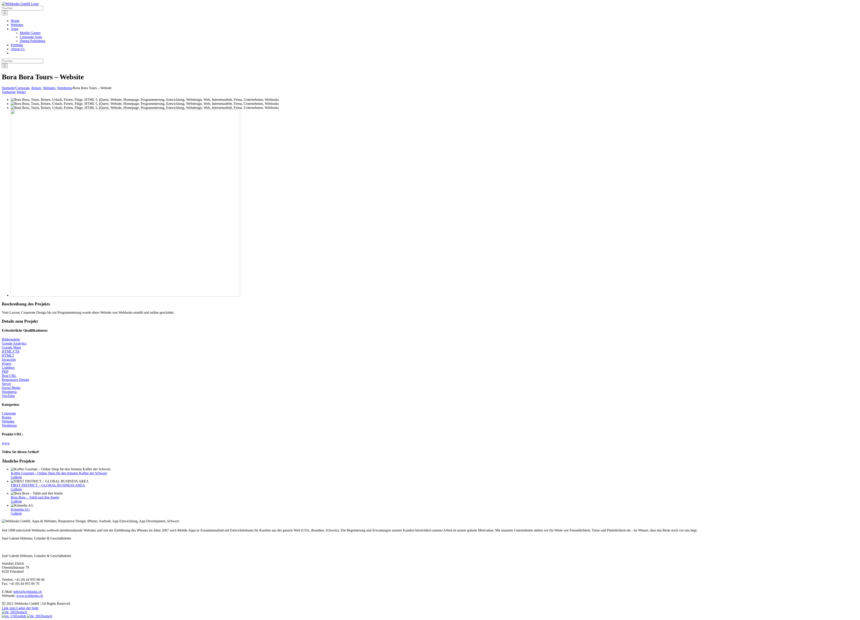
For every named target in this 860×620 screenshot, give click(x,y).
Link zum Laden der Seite (20, 608)
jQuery (7, 363)
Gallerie (16, 477)
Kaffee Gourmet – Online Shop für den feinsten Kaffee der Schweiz (59, 473)
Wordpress (9, 392)
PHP (5, 372)
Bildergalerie (11, 339)
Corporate (9, 413)
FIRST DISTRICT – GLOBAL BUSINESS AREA (48, 485)
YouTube (8, 396)
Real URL (9, 376)
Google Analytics (14, 343)
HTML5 (8, 355)
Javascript (9, 359)
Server (6, 384)
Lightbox (8, 367)
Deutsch (21, 612)
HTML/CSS (10, 351)
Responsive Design (15, 380)
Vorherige (9, 92)
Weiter (21, 92)
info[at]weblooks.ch (27, 592)
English (21, 616)
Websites (8, 421)
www (6, 443)
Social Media (11, 388)
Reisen (6, 417)
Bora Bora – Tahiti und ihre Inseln (35, 497)
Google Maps (11, 347)
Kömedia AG (20, 509)
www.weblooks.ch (29, 596)
